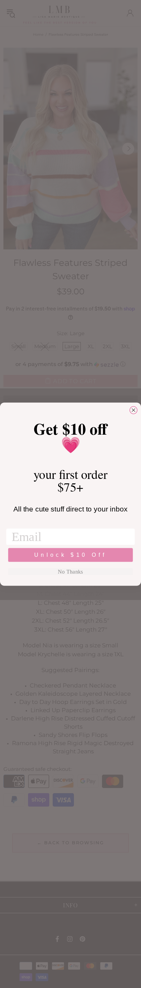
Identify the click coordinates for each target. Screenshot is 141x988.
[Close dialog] (133, 410)
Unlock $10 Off (70, 555)
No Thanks (70, 571)
